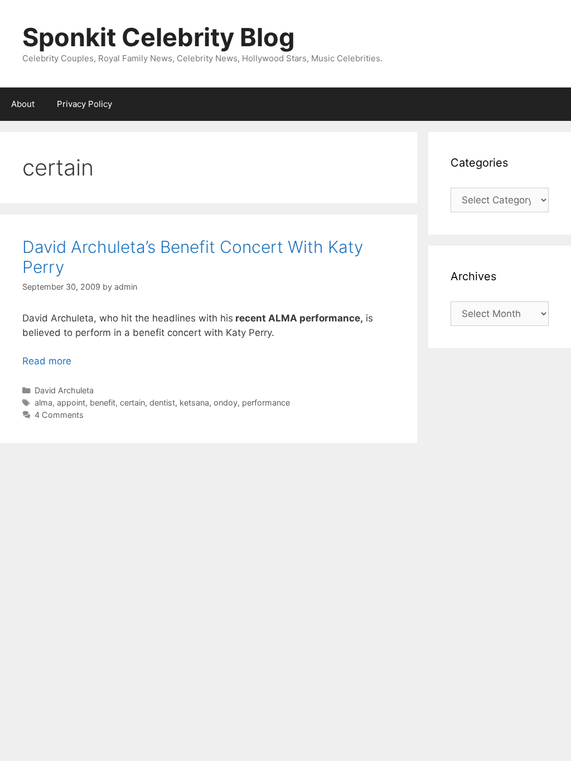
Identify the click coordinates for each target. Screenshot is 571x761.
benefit (102, 402)
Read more (46, 361)
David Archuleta (64, 390)
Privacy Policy (84, 104)
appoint (71, 402)
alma (43, 402)
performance (266, 402)
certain (132, 402)
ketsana (194, 402)
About (23, 104)
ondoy (226, 402)
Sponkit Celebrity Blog (158, 37)
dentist (162, 402)
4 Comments (59, 414)
